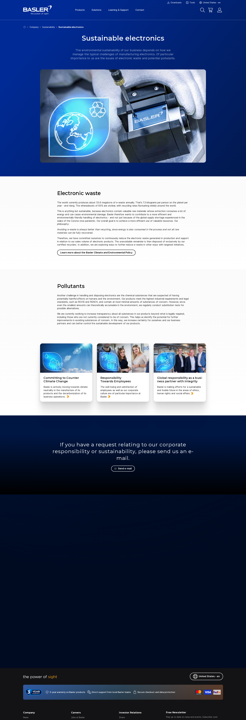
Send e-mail (125, 468)
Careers (76, 712)
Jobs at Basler (78, 717)
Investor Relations (130, 712)
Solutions (96, 9)
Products (80, 9)
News (25, 717)
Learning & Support (118, 9)
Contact (139, 9)
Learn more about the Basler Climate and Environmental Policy (96, 252)
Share (122, 717)
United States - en (209, 676)
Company (29, 712)
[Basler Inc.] (37, 10)
